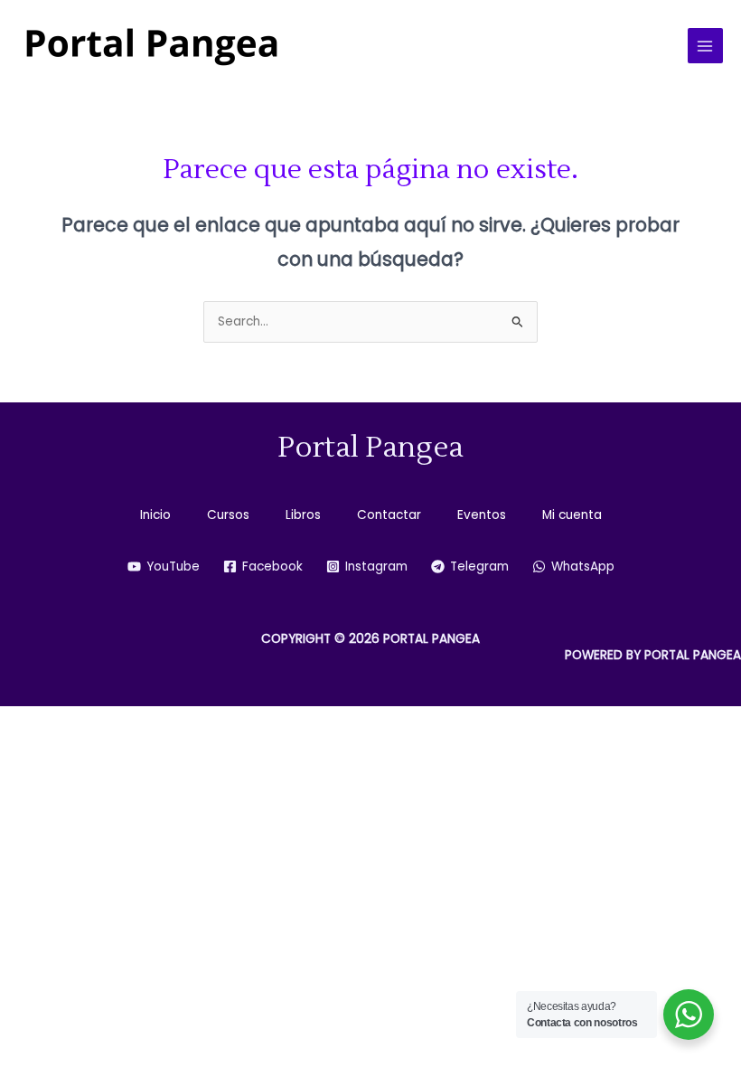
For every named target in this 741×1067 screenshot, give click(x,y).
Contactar (389, 515)
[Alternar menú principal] (705, 45)
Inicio (155, 515)
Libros (303, 515)
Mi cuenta (572, 515)
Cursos (228, 515)
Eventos (481, 515)
